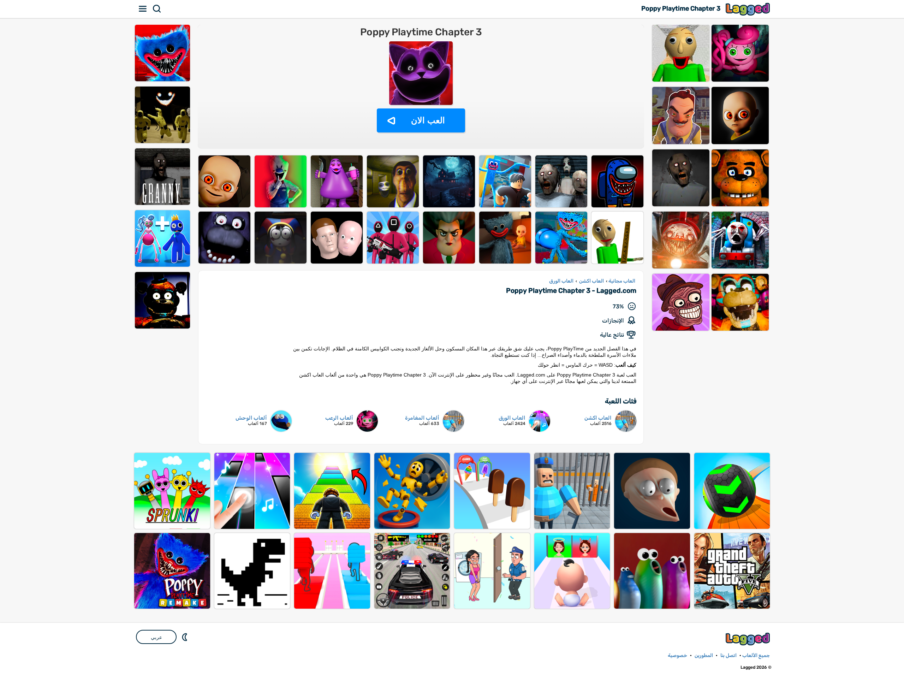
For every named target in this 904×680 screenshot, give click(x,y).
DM (185, 637)
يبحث (157, 9)
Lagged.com (749, 639)
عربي (156, 637)
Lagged (749, 9)
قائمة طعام (143, 9)
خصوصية (677, 655)
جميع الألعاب (756, 655)
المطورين (704, 655)
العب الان (428, 120)
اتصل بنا (728, 655)
